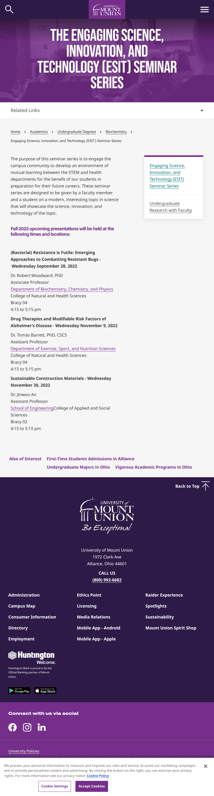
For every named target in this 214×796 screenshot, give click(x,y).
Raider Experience (164, 595)
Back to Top (187, 486)
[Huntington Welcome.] (31, 657)
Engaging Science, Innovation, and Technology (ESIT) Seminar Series (167, 176)
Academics (39, 131)
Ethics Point (89, 595)
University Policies (23, 751)
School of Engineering (32, 408)
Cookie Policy (98, 775)
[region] (107, 777)
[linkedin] (42, 727)
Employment (21, 639)
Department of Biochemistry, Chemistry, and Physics (62, 289)
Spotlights (156, 606)
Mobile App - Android (99, 628)
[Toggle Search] (9, 9)
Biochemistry (116, 131)
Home (15, 131)
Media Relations (93, 617)
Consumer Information (32, 617)
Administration (24, 595)
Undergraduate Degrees (76, 131)
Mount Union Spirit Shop (170, 628)
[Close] (205, 766)
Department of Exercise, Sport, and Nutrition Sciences (63, 348)
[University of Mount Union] (107, 9)
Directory (18, 628)
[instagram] (27, 727)
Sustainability (159, 617)
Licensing (87, 606)
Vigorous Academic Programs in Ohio (153, 467)
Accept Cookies (92, 786)
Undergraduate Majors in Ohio (78, 467)
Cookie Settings (54, 786)
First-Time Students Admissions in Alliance (90, 459)
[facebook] (12, 727)
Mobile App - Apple (96, 639)
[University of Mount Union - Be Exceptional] (107, 516)
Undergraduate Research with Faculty (171, 207)
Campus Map (21, 606)
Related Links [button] (25, 110)
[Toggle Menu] (204, 9)
